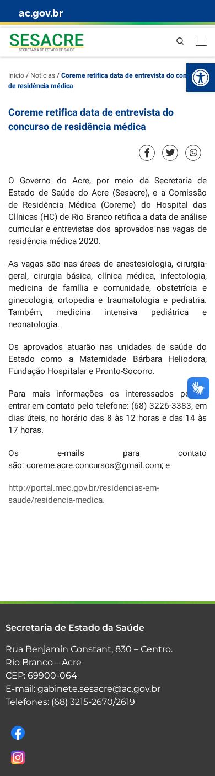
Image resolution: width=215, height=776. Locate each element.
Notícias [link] (42, 75)
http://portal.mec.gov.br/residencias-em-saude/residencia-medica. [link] (83, 494)
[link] (200, 77)
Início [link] (16, 75)
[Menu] (201, 42)
